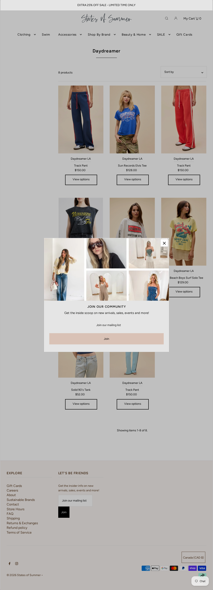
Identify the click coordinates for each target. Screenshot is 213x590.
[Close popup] (164, 242)
